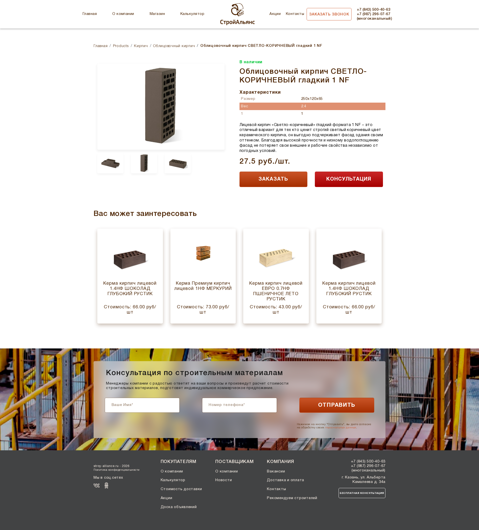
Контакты (295, 14)
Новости (223, 480)
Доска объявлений (179, 507)
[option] (161, 107)
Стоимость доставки (181, 489)
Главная (90, 14)
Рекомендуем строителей (292, 498)
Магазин (157, 14)
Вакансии (276, 471)
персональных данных (340, 427)
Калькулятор (192, 14)
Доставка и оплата (285, 480)
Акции (275, 14)
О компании (123, 14)
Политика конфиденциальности (117, 470)
